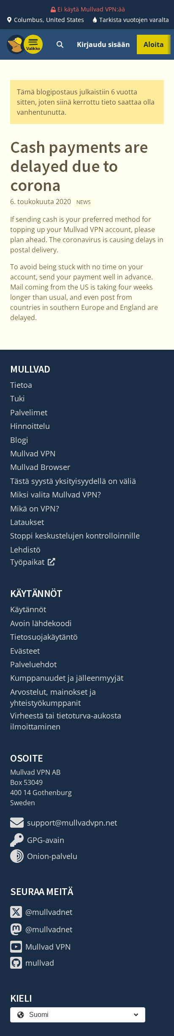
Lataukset (27, 522)
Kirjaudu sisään (103, 44)
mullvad (39, 963)
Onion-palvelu (52, 856)
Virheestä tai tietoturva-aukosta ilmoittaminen (65, 721)
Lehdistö (25, 549)
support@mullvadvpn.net (72, 823)
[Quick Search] (60, 44)
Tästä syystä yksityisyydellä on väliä (73, 481)
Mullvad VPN (33, 453)
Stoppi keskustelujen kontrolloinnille (75, 535)
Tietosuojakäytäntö (44, 637)
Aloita (154, 44)
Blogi (19, 440)
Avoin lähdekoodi (41, 623)
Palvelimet (28, 412)
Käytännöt (28, 609)
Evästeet (25, 651)
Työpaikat (27, 562)
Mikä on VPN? (34, 508)
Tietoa (21, 385)
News (83, 202)
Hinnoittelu (30, 426)
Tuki (17, 398)
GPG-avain (45, 840)
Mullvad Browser (40, 467)
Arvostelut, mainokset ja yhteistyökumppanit (53, 697)
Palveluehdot (33, 664)
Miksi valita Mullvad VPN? (55, 494)
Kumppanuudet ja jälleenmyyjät (66, 678)
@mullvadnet (48, 912)
